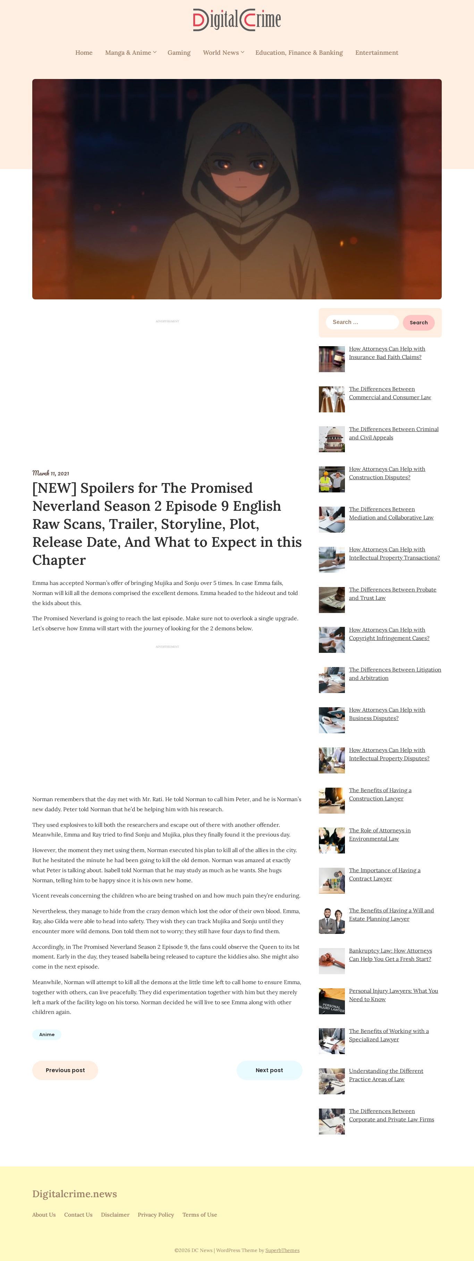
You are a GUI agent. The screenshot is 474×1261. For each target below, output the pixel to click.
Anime (46, 1034)
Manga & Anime (128, 52)
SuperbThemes (282, 1250)
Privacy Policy (156, 1214)
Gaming (179, 52)
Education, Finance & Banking (299, 52)
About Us (44, 1214)
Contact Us (78, 1214)
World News (221, 52)
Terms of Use (200, 1214)
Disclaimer (115, 1214)
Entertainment (376, 52)
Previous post (65, 1070)
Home (84, 52)
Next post (269, 1070)
